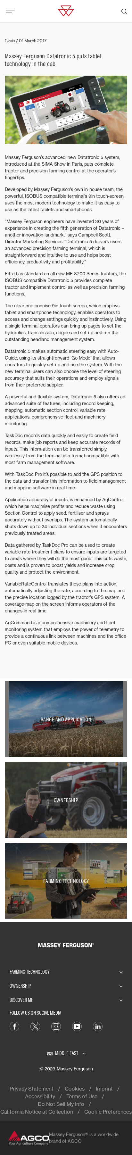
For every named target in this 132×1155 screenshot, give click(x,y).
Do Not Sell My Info (61, 1104)
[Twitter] (35, 1026)
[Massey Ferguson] (66, 10)
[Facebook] (14, 1026)
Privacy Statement (32, 1088)
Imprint (104, 1088)
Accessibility (40, 1096)
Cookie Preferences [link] (108, 1112)
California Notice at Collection (36, 1112)
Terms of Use (81, 1096)
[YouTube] (77, 1026)
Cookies (75, 1088)
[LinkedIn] (98, 1026)
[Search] (124, 11)
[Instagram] (56, 1026)
